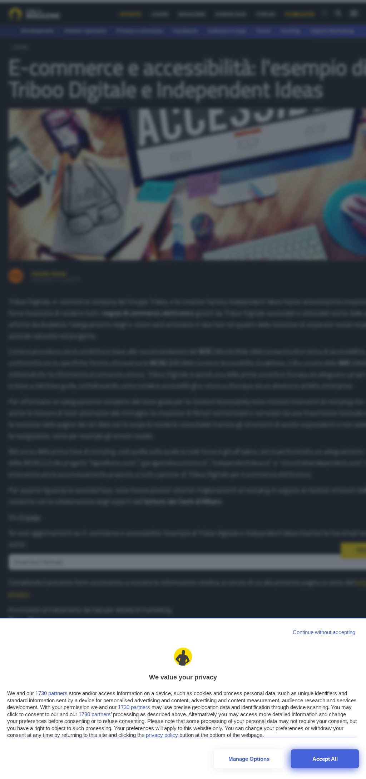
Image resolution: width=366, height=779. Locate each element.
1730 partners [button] (51, 693)
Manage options (248, 759)
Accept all (325, 759)
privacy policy (162, 735)
